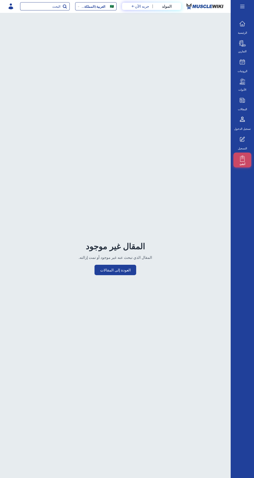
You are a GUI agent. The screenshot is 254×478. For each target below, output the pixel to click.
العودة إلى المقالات (115, 269)
